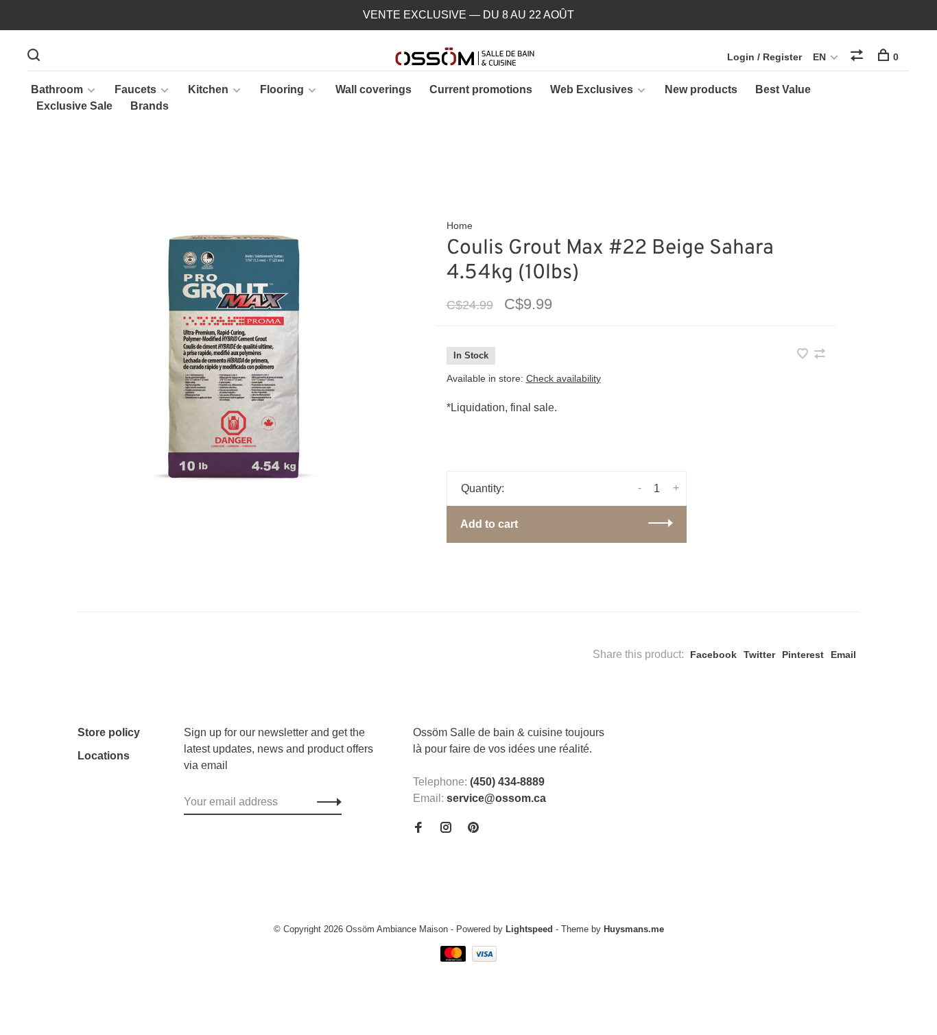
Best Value (783, 89)
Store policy (109, 732)
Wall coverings (373, 89)
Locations (104, 756)
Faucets (135, 89)
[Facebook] (418, 828)
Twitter (759, 654)
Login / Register (764, 56)
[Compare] (858, 56)
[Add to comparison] (819, 355)
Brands (149, 106)
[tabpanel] (235, 352)
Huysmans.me (634, 929)
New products (701, 89)
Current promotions (480, 89)
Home (460, 225)
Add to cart (489, 524)
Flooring (282, 89)
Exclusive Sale (74, 106)
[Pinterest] (473, 828)
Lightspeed (529, 929)
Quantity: (482, 488)
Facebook (713, 654)
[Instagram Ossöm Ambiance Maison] (445, 828)
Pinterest (803, 654)
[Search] (35, 56)
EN (819, 56)
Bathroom (57, 89)
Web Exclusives (591, 89)
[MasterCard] (454, 958)
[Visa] (484, 958)
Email (843, 654)
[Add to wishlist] (804, 355)
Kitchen (208, 89)
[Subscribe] (325, 802)
